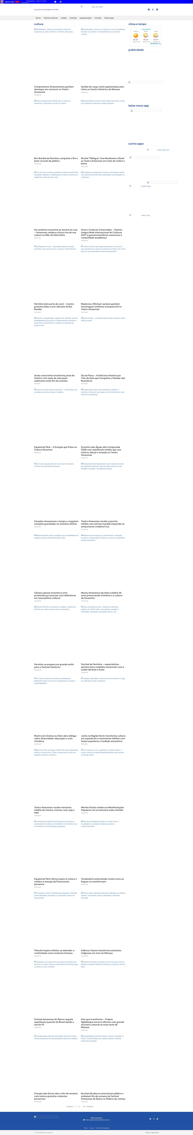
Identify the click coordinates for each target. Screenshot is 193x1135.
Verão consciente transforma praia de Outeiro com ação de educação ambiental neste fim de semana (54, 378)
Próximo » (90, 1107)
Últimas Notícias (51, 18)
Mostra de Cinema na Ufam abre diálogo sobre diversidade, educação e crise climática (55, 738)
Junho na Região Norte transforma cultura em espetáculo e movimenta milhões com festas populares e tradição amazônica (103, 738)
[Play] (55, 2)
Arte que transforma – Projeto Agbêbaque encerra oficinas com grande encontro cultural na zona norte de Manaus (102, 1023)
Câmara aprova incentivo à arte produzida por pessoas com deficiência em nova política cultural (55, 595)
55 (84, 1107)
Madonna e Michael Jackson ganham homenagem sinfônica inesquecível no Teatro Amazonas (101, 306)
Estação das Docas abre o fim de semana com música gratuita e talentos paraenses (56, 1096)
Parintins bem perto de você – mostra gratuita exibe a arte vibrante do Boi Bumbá (54, 306)
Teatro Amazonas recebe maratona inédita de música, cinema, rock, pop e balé (54, 810)
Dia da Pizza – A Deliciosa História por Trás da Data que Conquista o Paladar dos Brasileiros (103, 378)
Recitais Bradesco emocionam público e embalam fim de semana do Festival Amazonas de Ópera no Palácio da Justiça (103, 1096)
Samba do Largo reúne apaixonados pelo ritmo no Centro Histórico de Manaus (102, 88)
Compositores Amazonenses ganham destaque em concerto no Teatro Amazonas (54, 89)
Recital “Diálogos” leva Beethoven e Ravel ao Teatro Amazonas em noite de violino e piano (103, 161)
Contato (97, 18)
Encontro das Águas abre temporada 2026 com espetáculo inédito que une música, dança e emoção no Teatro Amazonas (101, 451)
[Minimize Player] (190, 2)
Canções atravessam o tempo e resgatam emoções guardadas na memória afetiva (56, 522)
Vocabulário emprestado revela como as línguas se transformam (102, 880)
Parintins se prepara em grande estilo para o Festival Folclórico (54, 665)
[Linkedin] (157, 9)
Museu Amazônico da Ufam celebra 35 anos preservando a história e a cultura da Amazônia (101, 595)
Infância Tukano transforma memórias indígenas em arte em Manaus (101, 952)
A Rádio (64, 18)
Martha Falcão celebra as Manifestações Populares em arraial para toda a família (102, 808)
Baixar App (109, 18)
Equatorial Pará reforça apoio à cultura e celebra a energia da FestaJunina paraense (55, 881)
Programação (85, 18)
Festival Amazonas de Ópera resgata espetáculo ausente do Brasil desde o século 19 (54, 1022)
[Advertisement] (143, 66)
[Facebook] (149, 9)
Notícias (73, 18)
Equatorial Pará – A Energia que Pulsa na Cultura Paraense (55, 448)
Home (38, 18)
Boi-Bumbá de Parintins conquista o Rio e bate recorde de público (56, 159)
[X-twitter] (153, 9)
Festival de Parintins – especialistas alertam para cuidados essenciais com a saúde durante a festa (102, 667)
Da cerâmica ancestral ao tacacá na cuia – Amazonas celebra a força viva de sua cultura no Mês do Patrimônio (55, 232)
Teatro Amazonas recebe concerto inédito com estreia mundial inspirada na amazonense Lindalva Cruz (102, 524)
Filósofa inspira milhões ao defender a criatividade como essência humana (54, 952)
